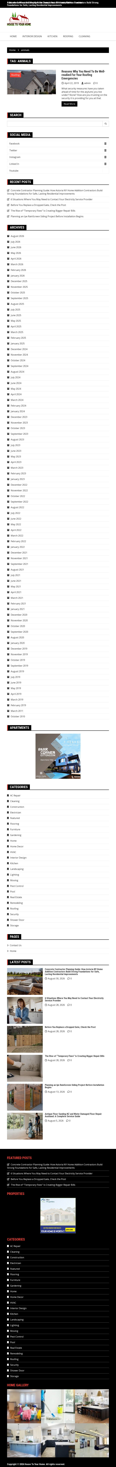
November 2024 (19, 354)
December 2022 (19, 484)
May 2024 (16, 388)
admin (87, 83)
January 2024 (18, 411)
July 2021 (15, 575)
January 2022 (18, 546)
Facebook (14, 143)
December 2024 (19, 349)
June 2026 (16, 247)
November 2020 (19, 620)
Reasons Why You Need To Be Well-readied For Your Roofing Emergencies (83, 75)
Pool (12, 891)
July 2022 (15, 513)
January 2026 (18, 275)
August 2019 (17, 671)
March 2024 (17, 400)
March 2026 (17, 264)
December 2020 (19, 614)
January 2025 (18, 343)
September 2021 (19, 564)
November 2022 (19, 490)
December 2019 (19, 648)
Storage (14, 925)
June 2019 (16, 682)
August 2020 (17, 637)
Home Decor (16, 846)
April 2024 (16, 394)
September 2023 (19, 433)
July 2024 (15, 377)
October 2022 (18, 496)
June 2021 (16, 580)
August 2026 (17, 236)
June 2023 (16, 450)
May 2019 (16, 688)
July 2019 (15, 677)
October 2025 (18, 292)
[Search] (106, 124)
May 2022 (16, 524)
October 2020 (18, 626)
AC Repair (15, 795)
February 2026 (18, 270)
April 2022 (16, 530)
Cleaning (84, 36)
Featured (15, 818)
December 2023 (19, 417)
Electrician (15, 812)
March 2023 (17, 467)
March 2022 (17, 535)
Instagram (14, 157)
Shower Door (17, 919)
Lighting (14, 874)
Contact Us (16, 945)
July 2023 (15, 445)
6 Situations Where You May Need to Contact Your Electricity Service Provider (44, 2)
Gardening (15, 835)
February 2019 (18, 705)
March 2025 (17, 332)
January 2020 (18, 643)
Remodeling (16, 902)
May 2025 (16, 320)
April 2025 (16, 326)
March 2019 (17, 699)
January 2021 (18, 609)
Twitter (13, 150)
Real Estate (16, 897)
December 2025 (19, 281)
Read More (69, 103)
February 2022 (18, 541)
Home (13, 36)
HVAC (13, 852)
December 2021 (19, 552)
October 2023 (18, 428)
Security (14, 914)
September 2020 (19, 631)
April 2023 (16, 462)
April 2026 (16, 258)
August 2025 (17, 303)
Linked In (14, 163)
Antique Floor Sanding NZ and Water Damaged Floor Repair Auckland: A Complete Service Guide (73, 1115)
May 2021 (16, 586)
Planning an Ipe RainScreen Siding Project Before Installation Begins (47, 216)
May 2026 (16, 253)
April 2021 (16, 592)
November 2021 (19, 558)
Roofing (68, 36)
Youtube (13, 170)
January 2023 (18, 479)
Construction (17, 806)
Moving (14, 880)
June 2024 (16, 383)
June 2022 (16, 518)
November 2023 (19, 422)
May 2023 (16, 456)
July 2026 (15, 241)
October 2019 (18, 660)
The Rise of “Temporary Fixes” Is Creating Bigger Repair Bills (43, 210)
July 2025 (15, 309)
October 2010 (18, 716)
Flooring (14, 823)
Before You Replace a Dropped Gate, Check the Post (38, 205)
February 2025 (18, 337)
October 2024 (18, 360)
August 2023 (17, 439)
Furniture (15, 829)
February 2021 (18, 603)
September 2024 (19, 366)
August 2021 (17, 569)
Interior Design (32, 36)
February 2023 (18, 473)
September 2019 (19, 665)
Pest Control (16, 886)
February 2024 (18, 405)
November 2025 (19, 286)
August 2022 (17, 507)
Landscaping (17, 869)
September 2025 (19, 298)
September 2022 (19, 501)
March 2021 (17, 597)
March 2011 (17, 711)
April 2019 (16, 693)
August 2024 (17, 371)
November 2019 (19, 654)
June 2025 (16, 315)
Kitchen (52, 36)
